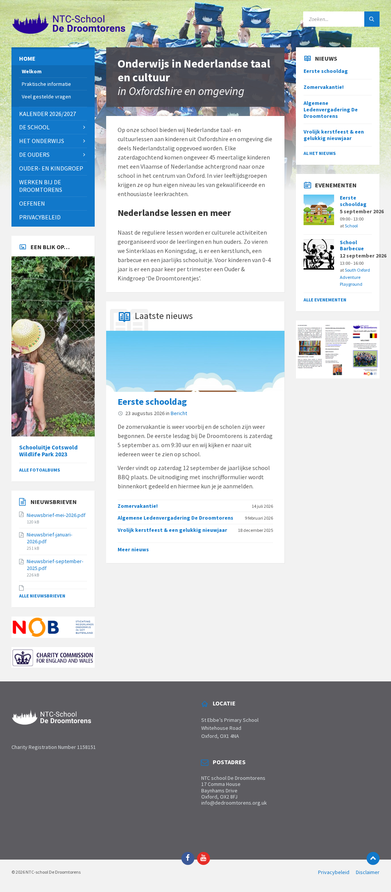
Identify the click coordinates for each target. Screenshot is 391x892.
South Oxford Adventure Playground (355, 277)
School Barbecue (352, 245)
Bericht (179, 413)
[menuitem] (53, 58)
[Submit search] (372, 19)
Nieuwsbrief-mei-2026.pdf (56, 515)
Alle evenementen (325, 300)
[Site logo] (68, 32)
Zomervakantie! (138, 505)
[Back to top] (373, 858)
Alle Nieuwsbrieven (42, 596)
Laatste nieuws (164, 316)
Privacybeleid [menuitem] (333, 872)
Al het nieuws (320, 153)
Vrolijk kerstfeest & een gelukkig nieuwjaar (172, 530)
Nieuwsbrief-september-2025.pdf (55, 565)
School (351, 226)
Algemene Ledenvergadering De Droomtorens (175, 517)
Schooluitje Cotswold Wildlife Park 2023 (48, 451)
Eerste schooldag (152, 401)
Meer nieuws (133, 549)
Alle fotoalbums (39, 470)
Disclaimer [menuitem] (368, 872)
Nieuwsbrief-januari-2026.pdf (49, 538)
